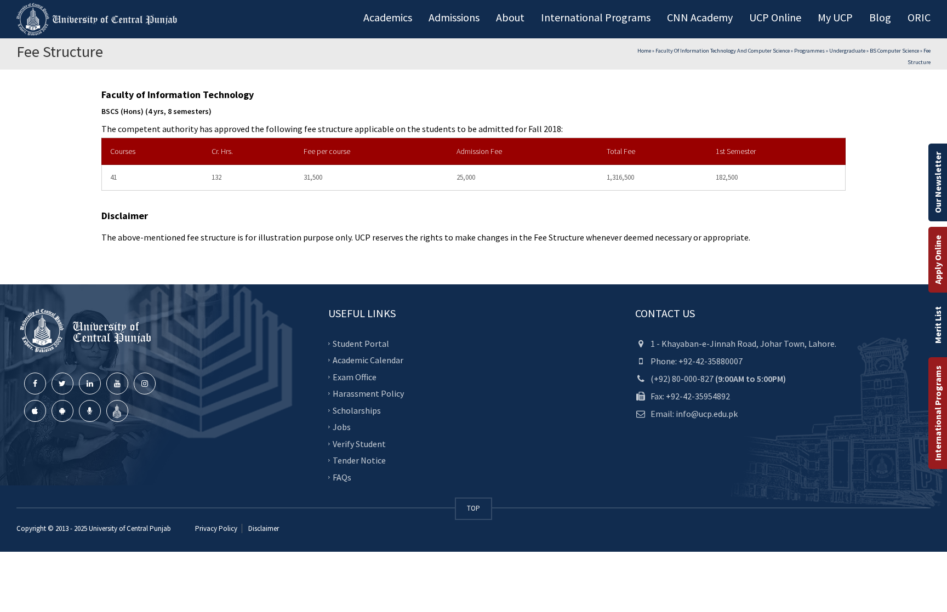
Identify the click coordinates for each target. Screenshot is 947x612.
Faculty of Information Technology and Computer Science (722, 50)
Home (644, 50)
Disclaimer (263, 528)
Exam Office (354, 376)
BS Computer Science (894, 50)
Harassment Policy (368, 393)
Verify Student (359, 443)
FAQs (342, 477)
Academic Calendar (368, 359)
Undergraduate (847, 50)
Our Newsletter (937, 182)
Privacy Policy (216, 528)
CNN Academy (700, 17)
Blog (880, 17)
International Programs (937, 413)
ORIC (919, 17)
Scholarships (357, 410)
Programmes (809, 50)
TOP (473, 508)
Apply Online (937, 259)
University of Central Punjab (130, 528)
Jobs (342, 426)
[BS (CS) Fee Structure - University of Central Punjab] (98, 19)
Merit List (937, 325)
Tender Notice (359, 460)
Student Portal (361, 343)
